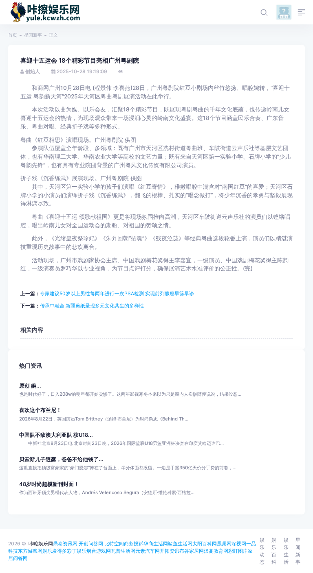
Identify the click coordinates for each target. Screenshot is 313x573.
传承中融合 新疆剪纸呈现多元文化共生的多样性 (92, 306)
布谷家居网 (191, 551)
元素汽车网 (147, 551)
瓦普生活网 (123, 551)
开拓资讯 (169, 551)
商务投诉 (133, 543)
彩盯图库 (238, 551)
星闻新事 (33, 35)
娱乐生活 (286, 551)
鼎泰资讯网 (65, 543)
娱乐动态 (262, 551)
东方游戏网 (30, 551)
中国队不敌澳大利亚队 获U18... (56, 435)
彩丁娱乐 (76, 551)
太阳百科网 (204, 543)
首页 (12, 35)
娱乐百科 (273, 551)
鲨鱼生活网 (180, 543)
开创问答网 (91, 543)
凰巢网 (224, 543)
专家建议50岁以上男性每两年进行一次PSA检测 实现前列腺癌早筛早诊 (117, 293)
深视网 (238, 543)
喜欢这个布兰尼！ (40, 410)
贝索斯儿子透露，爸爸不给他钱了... (61, 459)
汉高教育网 (216, 551)
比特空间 (114, 543)
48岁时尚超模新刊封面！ (49, 484)
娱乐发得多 (54, 551)
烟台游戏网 (98, 551)
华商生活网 (155, 543)
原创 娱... (30, 386)
